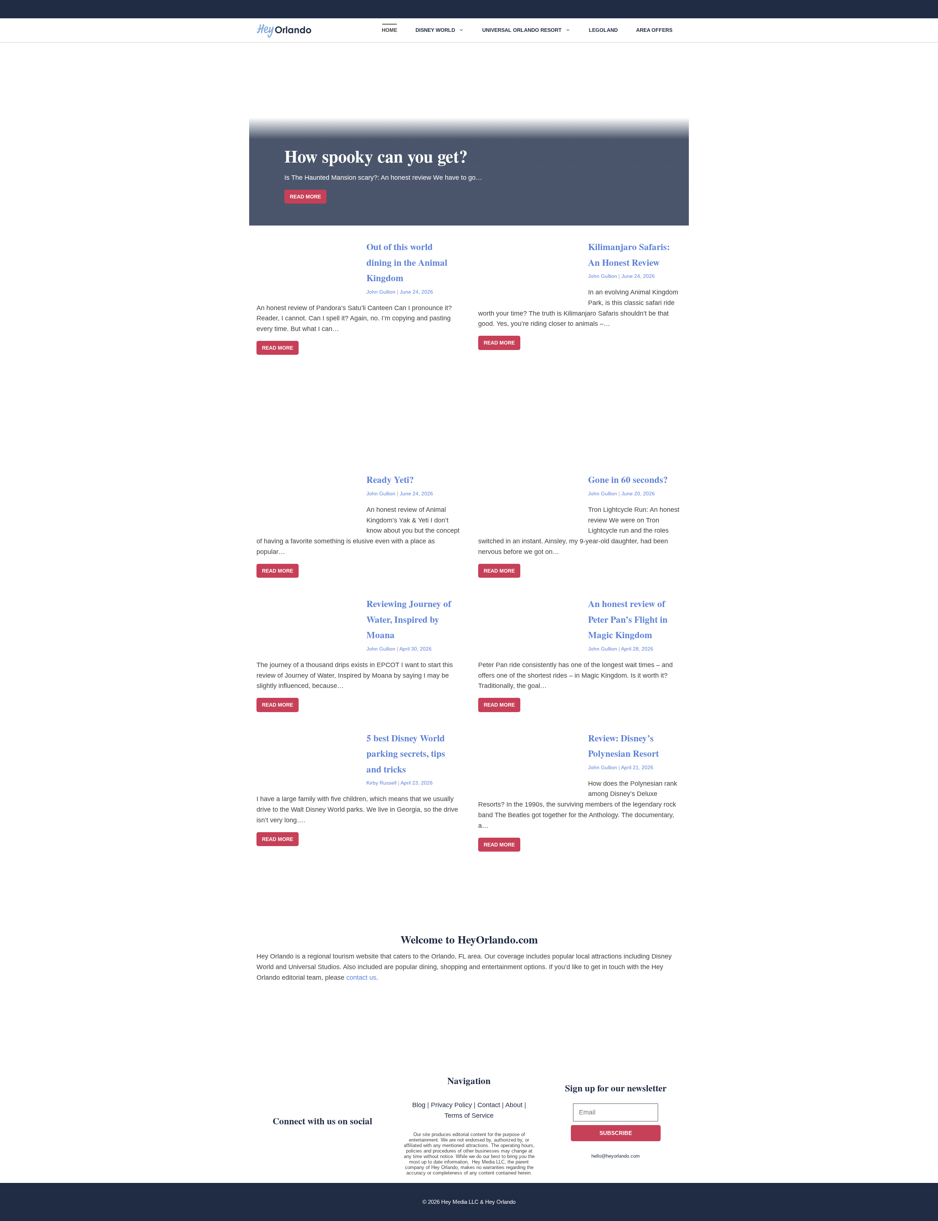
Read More (277, 348)
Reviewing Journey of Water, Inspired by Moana (408, 619)
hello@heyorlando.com (615, 1156)
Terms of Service (469, 1115)
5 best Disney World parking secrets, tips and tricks (405, 753)
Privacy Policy (451, 1105)
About (513, 1105)
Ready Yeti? (390, 479)
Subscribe (615, 1133)
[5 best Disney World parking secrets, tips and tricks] (311, 779)
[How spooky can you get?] (469, 220)
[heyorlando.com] (283, 31)
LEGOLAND (603, 30)
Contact (488, 1105)
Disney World (435, 30)
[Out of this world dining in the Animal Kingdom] (311, 288)
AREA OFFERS (654, 30)
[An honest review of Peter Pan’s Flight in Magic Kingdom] (533, 645)
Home (389, 30)
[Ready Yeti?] (311, 521)
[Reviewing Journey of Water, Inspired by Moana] (311, 645)
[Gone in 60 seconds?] (533, 521)
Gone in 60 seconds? (628, 479)
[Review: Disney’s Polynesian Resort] (533, 779)
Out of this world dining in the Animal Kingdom (406, 262)
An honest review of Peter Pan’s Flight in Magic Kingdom (628, 619)
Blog (418, 1105)
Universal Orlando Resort (522, 30)
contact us (361, 977)
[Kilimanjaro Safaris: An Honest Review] (533, 288)
